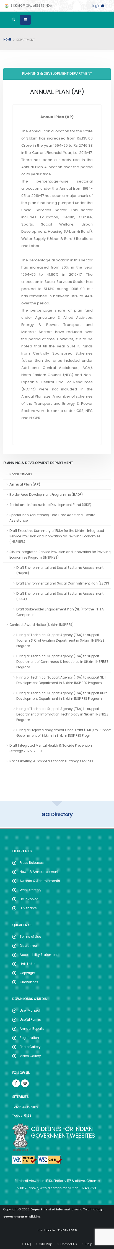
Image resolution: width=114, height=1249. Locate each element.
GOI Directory (57, 814)
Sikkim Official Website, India (31, 6)
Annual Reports (32, 1028)
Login (96, 6)
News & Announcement (39, 872)
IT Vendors (28, 908)
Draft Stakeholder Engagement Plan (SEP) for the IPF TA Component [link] (60, 612)
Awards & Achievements (40, 881)
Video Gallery (30, 1056)
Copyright (27, 973)
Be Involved (29, 899)
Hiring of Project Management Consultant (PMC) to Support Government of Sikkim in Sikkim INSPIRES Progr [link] (63, 733)
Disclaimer (28, 946)
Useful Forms (30, 1019)
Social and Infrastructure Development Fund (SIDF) (50, 505)
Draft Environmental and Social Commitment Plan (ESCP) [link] (62, 583)
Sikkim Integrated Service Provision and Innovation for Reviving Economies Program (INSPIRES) (60, 555)
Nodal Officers (20, 474)
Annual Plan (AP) (24, 484)
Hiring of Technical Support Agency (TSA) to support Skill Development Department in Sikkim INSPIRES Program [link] (61, 680)
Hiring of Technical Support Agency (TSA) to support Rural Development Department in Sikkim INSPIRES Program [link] (62, 696)
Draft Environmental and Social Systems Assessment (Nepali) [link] (59, 570)
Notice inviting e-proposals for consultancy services (51, 761)
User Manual (30, 1010)
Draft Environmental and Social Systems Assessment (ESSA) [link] (59, 596)
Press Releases (32, 863)
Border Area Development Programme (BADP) (46, 494)
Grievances (29, 982)
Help (88, 1244)
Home (7, 39)
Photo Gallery (30, 1047)
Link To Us (27, 964)
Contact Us (68, 1244)
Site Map (45, 1244)
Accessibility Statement (39, 955)
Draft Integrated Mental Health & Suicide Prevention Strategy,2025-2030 (50, 748)
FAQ (27, 1244)
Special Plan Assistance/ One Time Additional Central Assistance (52, 518)
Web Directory (31, 890)
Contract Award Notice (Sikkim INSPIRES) (41, 625)
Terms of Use (30, 936)
